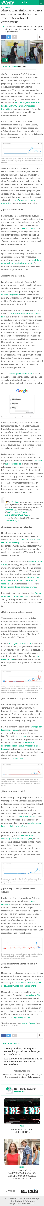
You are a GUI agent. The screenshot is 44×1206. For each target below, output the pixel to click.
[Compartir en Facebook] (3, 37)
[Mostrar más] (22, 1080)
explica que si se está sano (20, 373)
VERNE (22, 1126)
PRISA (33, 1203)
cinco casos (21, 736)
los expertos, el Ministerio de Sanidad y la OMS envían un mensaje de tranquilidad (20, 105)
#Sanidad (15, 502)
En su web (37, 460)
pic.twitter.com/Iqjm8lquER (17, 515)
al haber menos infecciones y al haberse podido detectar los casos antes (21, 580)
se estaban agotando (10, 294)
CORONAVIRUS (6, 7)
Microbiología (36, 1075)
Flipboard (32, 1023)
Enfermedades (34, 1077)
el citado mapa (16, 758)
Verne (7, 3)
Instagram (24, 1023)
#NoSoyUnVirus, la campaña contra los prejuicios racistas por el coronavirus (22, 1051)
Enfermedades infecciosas (15, 1077)
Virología (17, 1075)
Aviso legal (35, 1198)
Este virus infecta (29, 228)
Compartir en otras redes (14, 37)
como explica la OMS (32, 995)
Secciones (41, 2)
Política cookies (30, 1201)
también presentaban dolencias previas (18, 587)
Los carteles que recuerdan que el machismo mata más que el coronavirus (23, 1061)
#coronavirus (11, 510)
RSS (28, 1203)
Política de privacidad (17, 1201)
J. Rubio (4, 66)
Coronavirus (7, 1075)
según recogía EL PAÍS (22, 1017)
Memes (22, 1167)
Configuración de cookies (18, 1203)
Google (26, 1075)
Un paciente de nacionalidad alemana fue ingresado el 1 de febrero (20, 745)
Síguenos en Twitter (27, 2)
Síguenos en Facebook (22, 2)
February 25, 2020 (13, 520)
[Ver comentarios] (40, 37)
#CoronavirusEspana (17, 512)
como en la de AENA (26, 816)
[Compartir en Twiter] (8, 37)
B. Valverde (13, 66)
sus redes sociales (13, 464)
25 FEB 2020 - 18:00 (27, 66)
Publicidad (27, 1198)
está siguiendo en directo (20, 643)
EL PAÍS (29, 1191)
